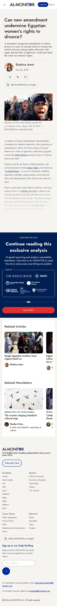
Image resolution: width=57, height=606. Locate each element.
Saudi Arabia (7, 480)
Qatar (4, 501)
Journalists (33, 520)
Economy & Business (37, 480)
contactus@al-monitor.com (39, 591)
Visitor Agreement (9, 517)
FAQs (4, 524)
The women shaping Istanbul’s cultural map (20, 417)
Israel (4, 490)
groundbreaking (37, 205)
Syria (4, 508)
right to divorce (21, 154)
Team (31, 524)
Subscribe (43, 4)
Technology (33, 483)
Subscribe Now (12, 463)
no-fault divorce (12, 171)
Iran (3, 483)
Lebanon (5, 504)
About (31, 517)
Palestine (5, 494)
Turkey (4, 476)
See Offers (28, 310)
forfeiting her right (28, 190)
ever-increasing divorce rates (21, 224)
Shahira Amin (24, 64)
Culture (32, 487)
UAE (4, 487)
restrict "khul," (33, 167)
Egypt (4, 497)
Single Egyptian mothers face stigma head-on (20, 357)
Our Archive (34, 490)
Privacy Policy (7, 520)
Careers (32, 528)
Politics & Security (36, 476)
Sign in (52, 4)
